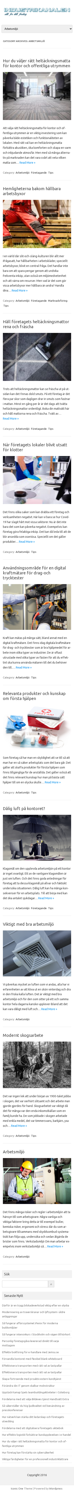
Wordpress (55, 1488)
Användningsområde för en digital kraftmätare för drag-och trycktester (34, 572)
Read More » (27, 162)
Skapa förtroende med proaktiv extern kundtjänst (31, 1378)
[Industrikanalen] (37, 17)
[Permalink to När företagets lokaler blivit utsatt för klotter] (37, 503)
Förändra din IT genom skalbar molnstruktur (28, 1385)
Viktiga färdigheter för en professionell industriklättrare (35, 1459)
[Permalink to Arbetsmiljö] (37, 1203)
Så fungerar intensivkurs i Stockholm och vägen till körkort (36, 1334)
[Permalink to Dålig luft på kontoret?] (37, 859)
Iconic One (17, 1488)
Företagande (39, 172)
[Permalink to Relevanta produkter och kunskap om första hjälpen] (37, 748)
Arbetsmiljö (23, 172)
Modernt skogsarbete (23, 1035)
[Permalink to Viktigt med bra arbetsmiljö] (37, 975)
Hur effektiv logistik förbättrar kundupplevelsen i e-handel (36, 1434)
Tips (50, 172)
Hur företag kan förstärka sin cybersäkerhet (28, 1452)
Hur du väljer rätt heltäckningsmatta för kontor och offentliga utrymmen (36, 63)
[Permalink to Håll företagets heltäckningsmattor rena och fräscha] (37, 380)
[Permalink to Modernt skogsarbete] (37, 1087)
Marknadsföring (57, 300)
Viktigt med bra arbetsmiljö (28, 924)
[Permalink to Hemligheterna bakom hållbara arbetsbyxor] (37, 247)
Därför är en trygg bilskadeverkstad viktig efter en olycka (35, 1305)
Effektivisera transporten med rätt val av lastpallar (32, 1365)
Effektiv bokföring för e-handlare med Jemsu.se (30, 1352)
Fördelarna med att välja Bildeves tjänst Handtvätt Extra (35, 1399)
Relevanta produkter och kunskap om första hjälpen (34, 696)
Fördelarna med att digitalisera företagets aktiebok (32, 1428)
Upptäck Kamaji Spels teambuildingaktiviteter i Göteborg (35, 1392)
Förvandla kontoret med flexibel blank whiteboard (32, 1358)
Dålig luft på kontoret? (24, 808)
